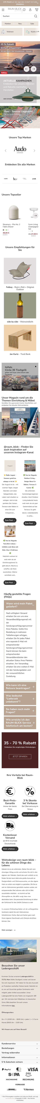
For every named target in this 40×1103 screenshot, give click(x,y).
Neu (20, 23)
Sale (32, 23)
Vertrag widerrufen (11, 1052)
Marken (8, 23)
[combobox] (17, 16)
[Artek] (34, 178)
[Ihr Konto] (30, 10)
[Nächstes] (33, 69)
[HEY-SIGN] (15, 178)
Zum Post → (10, 520)
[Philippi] (25, 178)
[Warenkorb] (36, 10)
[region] (20, 57)
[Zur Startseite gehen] (15, 10)
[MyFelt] (6, 178)
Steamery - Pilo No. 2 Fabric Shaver (11, 225)
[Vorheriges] (26, 69)
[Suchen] (35, 16)
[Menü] (3, 10)
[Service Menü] (24, 10)
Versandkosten (9, 1098)
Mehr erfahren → (10, 816)
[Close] (37, 3)
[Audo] (20, 150)
